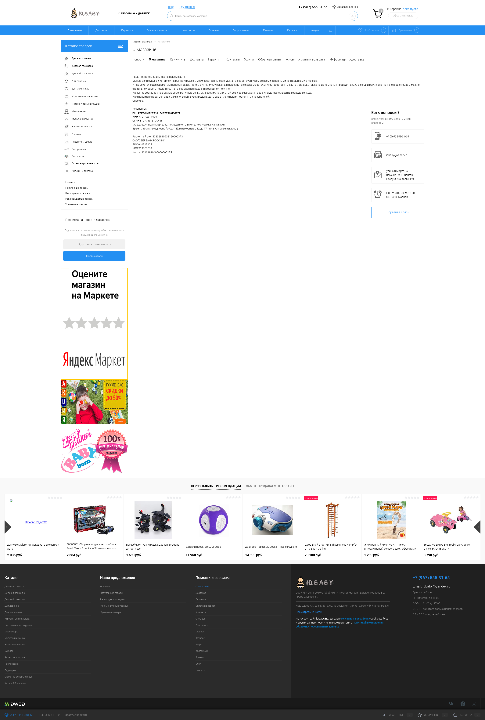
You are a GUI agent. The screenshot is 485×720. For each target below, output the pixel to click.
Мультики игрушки (15, 638)
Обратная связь (269, 59)
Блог (198, 663)
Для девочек (12, 605)
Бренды (200, 657)
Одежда (9, 650)
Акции (315, 30)
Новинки (70, 182)
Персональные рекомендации (216, 486)
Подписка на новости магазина (87, 220)
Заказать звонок (347, 6)
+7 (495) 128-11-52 (48, 714)
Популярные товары (76, 187)
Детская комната (14, 586)
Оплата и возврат (158, 30)
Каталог (292, 30)
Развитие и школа (15, 657)
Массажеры (11, 631)
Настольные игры (15, 644)
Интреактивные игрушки (18, 625)
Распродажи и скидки (77, 193)
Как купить (177, 59)
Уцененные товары (76, 204)
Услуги (249, 59)
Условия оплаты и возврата (305, 59)
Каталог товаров (78, 46)
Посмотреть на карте (309, 611)
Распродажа (12, 663)
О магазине (157, 59)
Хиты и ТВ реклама (15, 683)
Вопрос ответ (241, 30)
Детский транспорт (15, 599)
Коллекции (202, 650)
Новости (138, 59)
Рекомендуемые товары (79, 198)
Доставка (101, 30)
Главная (268, 30)
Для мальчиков (13, 612)
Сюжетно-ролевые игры (18, 676)
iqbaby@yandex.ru (397, 155)
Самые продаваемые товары (270, 486)
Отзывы (214, 30)
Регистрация (187, 6)
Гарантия (127, 30)
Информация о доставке (347, 59)
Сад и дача (10, 670)
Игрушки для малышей (17, 618)
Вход (171, 6)
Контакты (189, 30)
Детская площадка (15, 592)
